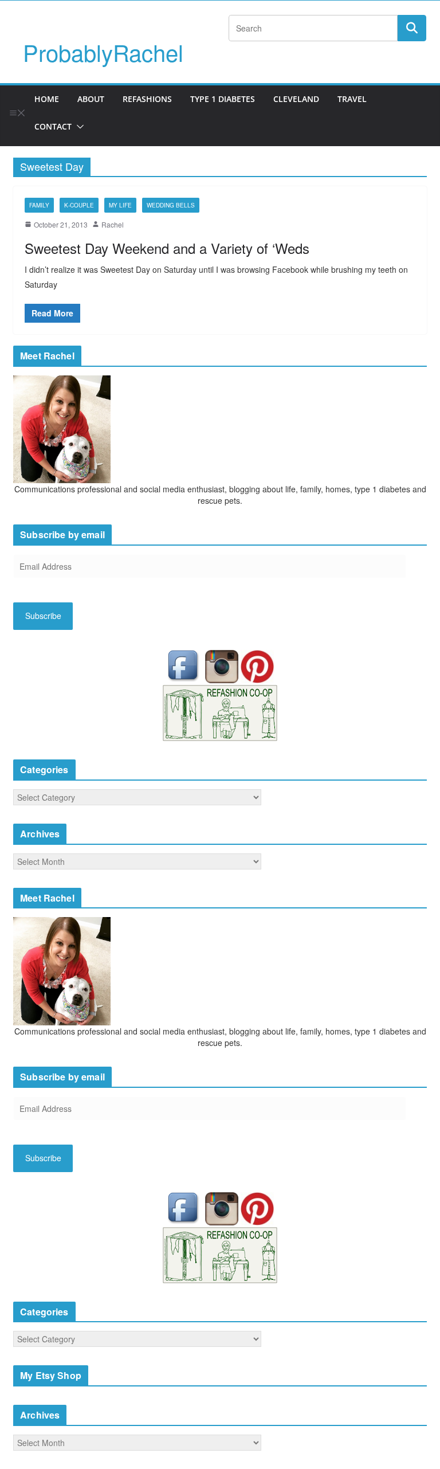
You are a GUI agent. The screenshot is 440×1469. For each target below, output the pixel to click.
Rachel (112, 224)
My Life (120, 205)
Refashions (147, 98)
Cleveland (296, 98)
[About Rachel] (62, 428)
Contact (53, 126)
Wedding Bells (171, 205)
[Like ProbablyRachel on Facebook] (185, 665)
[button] (78, 127)
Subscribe (43, 615)
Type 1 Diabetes (222, 98)
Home (46, 98)
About (90, 98)
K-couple (79, 205)
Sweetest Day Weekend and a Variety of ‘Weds (167, 248)
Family (39, 205)
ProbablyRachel (103, 52)
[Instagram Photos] (223, 665)
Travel (352, 98)
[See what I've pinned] (257, 665)
